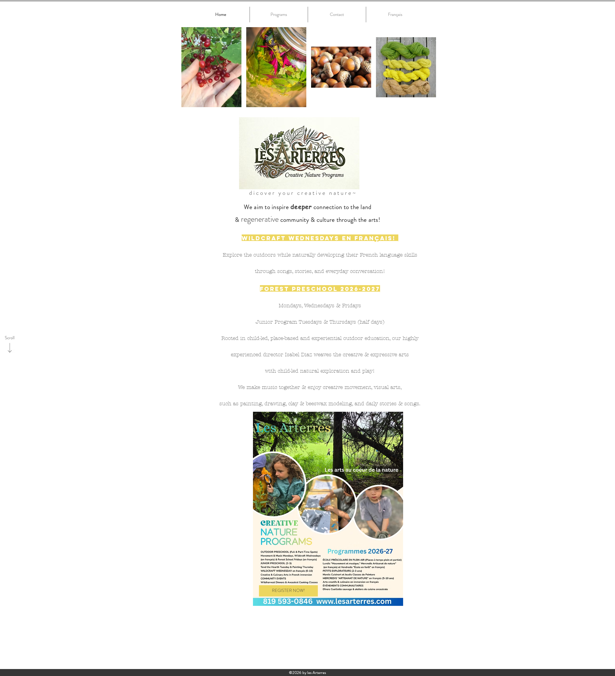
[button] (395, 14)
